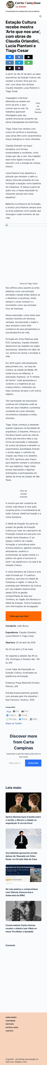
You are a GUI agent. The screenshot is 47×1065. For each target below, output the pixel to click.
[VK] (10, 62)
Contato (9, 1031)
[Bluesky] (10, 57)
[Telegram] (19, 62)
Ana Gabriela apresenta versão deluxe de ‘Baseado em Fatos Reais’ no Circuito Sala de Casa (21, 856)
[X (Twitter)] (28, 57)
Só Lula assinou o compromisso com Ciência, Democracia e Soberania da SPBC (22, 892)
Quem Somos (11, 1017)
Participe (10, 1024)
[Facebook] (19, 57)
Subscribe (33, 763)
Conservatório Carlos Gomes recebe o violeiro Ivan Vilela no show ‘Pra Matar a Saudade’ (21, 928)
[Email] (19, 68)
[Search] (40, 16)
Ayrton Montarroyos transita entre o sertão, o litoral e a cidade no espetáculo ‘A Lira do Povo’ (23, 820)
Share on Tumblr (14, 723)
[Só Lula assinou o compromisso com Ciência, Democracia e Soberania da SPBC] (23, 875)
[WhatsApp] (28, 62)
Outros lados (12, 1027)
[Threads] (10, 68)
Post (9, 711)
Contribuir (10, 1021)
